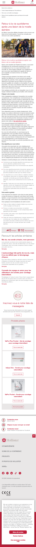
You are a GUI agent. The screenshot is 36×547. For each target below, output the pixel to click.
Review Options (18, 536)
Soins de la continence (7, 8)
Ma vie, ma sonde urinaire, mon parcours (18, 240)
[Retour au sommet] (33, 436)
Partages (12, 230)
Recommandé (27, 230)
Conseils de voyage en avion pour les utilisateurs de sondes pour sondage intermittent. (16, 272)
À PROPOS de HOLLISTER (11, 461)
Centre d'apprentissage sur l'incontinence (11, 10)
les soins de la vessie (20, 121)
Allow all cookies (18, 532)
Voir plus (4, 249)
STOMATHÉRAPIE (8, 446)
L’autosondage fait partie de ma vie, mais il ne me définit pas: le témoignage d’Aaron (18, 255)
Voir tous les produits (18, 406)
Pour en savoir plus (18, 347)
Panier (32, 2)
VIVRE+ (4, 466)
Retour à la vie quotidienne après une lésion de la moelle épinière (15, 16)
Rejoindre (18, 315)
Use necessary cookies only (18, 540)
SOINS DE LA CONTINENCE (11, 451)
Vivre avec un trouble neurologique (10, 13)
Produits (6, 456)
